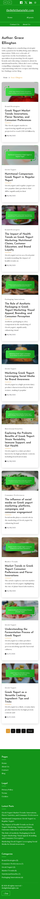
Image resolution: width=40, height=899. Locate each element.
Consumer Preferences (14, 495)
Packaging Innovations (15, 299)
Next (30, 731)
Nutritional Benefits (14, 429)
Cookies (5, 796)
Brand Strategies (12, 106)
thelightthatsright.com (20, 10)
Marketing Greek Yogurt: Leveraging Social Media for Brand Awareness (20, 376)
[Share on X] (26, 2)
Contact (5, 770)
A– (10, 2)
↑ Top (6, 893)
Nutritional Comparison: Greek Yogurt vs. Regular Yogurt (20, 177)
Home (9, 17)
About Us (26, 24)
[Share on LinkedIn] (30, 2)
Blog (3, 773)
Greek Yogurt (10, 170)
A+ (5, 2)
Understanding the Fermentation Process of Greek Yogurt (19, 632)
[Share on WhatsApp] (35, 2)
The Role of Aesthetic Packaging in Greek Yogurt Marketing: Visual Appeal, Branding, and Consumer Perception (20, 310)
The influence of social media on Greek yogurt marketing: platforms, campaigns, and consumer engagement (19, 506)
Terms (4, 793)
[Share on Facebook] (21, 2)
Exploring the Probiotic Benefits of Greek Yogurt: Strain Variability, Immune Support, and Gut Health (20, 439)
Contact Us (14, 24)
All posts (30, 17)
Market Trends (11, 562)
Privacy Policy (7, 790)
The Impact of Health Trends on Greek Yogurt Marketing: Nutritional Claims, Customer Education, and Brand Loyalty (18, 827)
